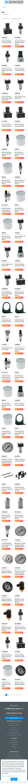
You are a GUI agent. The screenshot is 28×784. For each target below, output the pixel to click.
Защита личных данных (14, 733)
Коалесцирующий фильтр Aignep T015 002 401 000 (7, 545)
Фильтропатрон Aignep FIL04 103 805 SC (19, 154)
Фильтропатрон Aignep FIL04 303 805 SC (6, 182)
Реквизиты (14, 746)
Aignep (4, 7)
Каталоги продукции (14, 754)
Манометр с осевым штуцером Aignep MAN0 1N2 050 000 (20, 545)
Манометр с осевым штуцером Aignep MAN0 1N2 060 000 (20, 573)
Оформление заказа (14, 723)
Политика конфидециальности (9, 776)
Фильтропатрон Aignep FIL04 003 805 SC (19, 210)
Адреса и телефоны (14, 742)
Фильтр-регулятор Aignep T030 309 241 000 (7, 656)
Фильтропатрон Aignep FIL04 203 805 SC (6, 238)
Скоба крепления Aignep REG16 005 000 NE (19, 433)
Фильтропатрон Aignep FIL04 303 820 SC (6, 405)
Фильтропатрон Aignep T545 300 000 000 (19, 517)
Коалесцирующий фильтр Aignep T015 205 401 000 (7, 293)
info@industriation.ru (14, 708)
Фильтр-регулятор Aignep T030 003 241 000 (20, 182)
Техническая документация (14, 756)
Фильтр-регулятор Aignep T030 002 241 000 (20, 349)
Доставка (14, 727)
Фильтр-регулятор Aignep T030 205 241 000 (20, 42)
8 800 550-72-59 (14, 713)
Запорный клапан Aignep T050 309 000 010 (19, 293)
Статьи (14, 748)
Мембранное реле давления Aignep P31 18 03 (6, 628)
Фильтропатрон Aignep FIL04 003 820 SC (6, 433)
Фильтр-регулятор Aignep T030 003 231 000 (7, 154)
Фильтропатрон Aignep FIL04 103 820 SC (19, 377)
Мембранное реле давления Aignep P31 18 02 (19, 600)
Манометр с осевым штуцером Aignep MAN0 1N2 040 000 (7, 461)
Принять (14, 779)
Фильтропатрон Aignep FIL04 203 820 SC (6, 684)
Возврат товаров (14, 731)
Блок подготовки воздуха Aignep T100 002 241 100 (6, 377)
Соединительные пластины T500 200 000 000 (7, 489)
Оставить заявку (14, 718)
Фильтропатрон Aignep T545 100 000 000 (6, 517)
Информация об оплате (14, 725)
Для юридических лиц (14, 729)
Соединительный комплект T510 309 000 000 (20, 489)
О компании (14, 740)
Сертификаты (14, 744)
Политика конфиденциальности (14, 735)
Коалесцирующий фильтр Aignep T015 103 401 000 (7, 98)
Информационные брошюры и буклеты (14, 758)
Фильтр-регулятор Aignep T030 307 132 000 (20, 628)
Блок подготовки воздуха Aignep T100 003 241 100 (6, 210)
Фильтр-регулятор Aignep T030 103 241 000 (7, 70)
